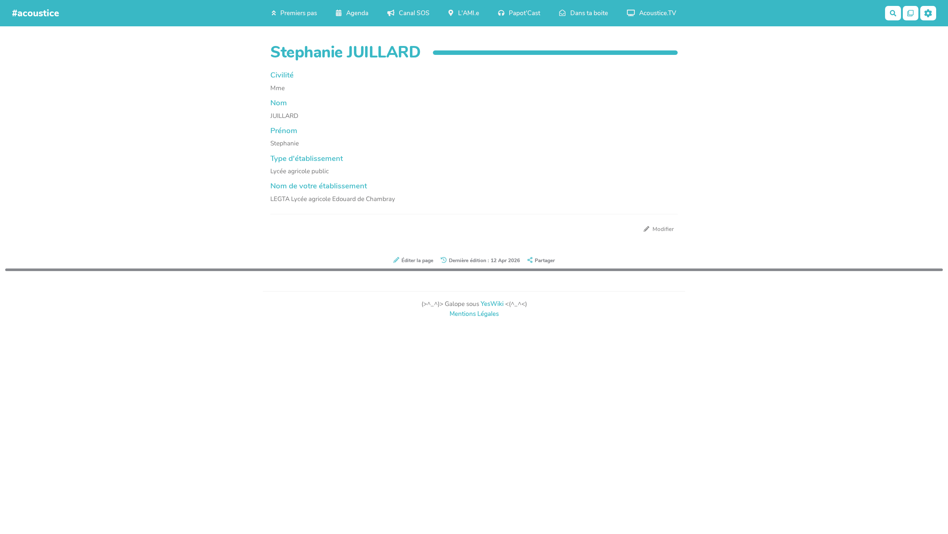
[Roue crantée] (928, 13)
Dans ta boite (588, 13)
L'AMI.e (468, 13)
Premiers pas (298, 13)
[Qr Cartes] (911, 13)
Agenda (356, 13)
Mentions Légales (474, 314)
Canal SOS (413, 13)
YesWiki (492, 304)
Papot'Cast (523, 13)
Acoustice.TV (657, 13)
